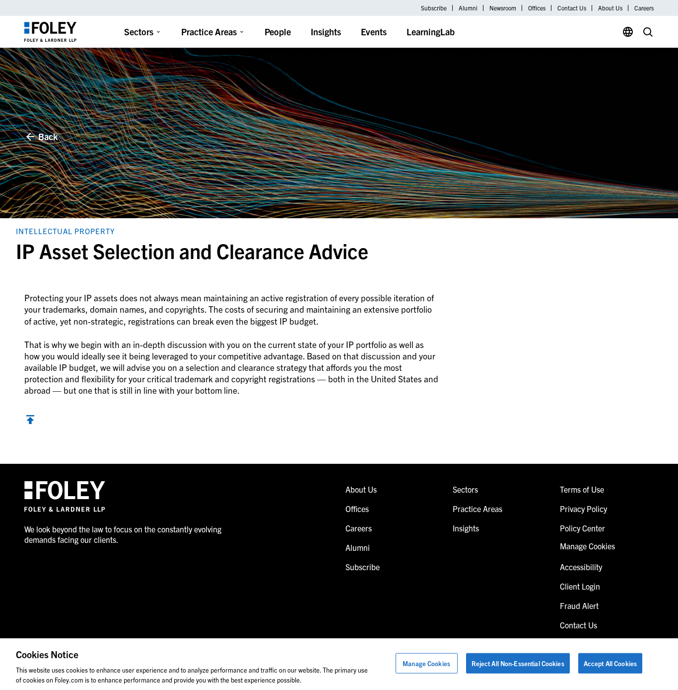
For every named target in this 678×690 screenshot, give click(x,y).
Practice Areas (209, 31)
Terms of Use (582, 489)
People (278, 31)
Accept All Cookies (610, 663)
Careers (644, 8)
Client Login (580, 586)
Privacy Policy (583, 509)
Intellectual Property (65, 231)
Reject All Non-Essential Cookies (518, 663)
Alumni (468, 8)
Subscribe (434, 8)
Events (374, 31)
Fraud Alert (579, 605)
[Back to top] (30, 421)
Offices (536, 8)
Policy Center (582, 528)
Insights (326, 31)
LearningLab (431, 31)
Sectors (138, 31)
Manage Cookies (426, 663)
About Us (610, 8)
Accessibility (581, 567)
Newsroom (502, 8)
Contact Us (571, 8)
